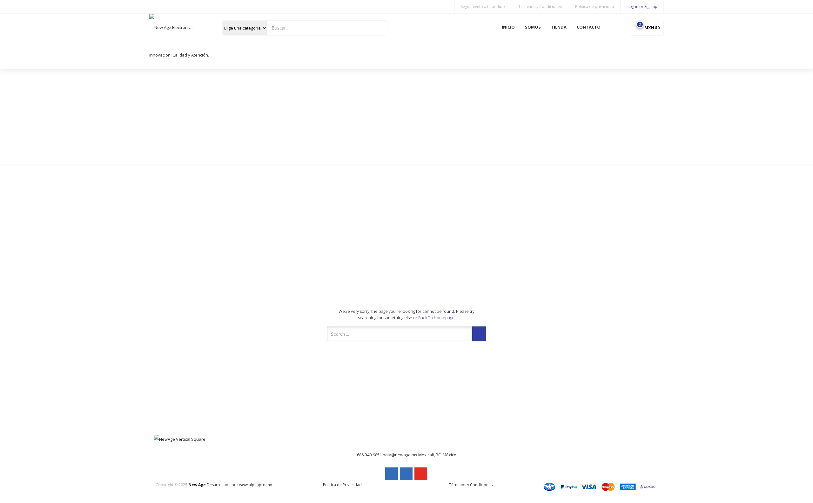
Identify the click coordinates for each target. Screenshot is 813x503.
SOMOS (533, 27)
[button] (646, 27)
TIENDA (559, 27)
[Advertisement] (406, 116)
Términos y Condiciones (471, 484)
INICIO (508, 27)
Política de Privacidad (342, 484)
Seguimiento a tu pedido (483, 6)
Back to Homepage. (436, 317)
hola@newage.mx (400, 455)
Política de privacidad (594, 6)
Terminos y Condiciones (540, 6)
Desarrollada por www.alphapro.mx (239, 484)
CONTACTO (589, 27)
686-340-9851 (369, 455)
